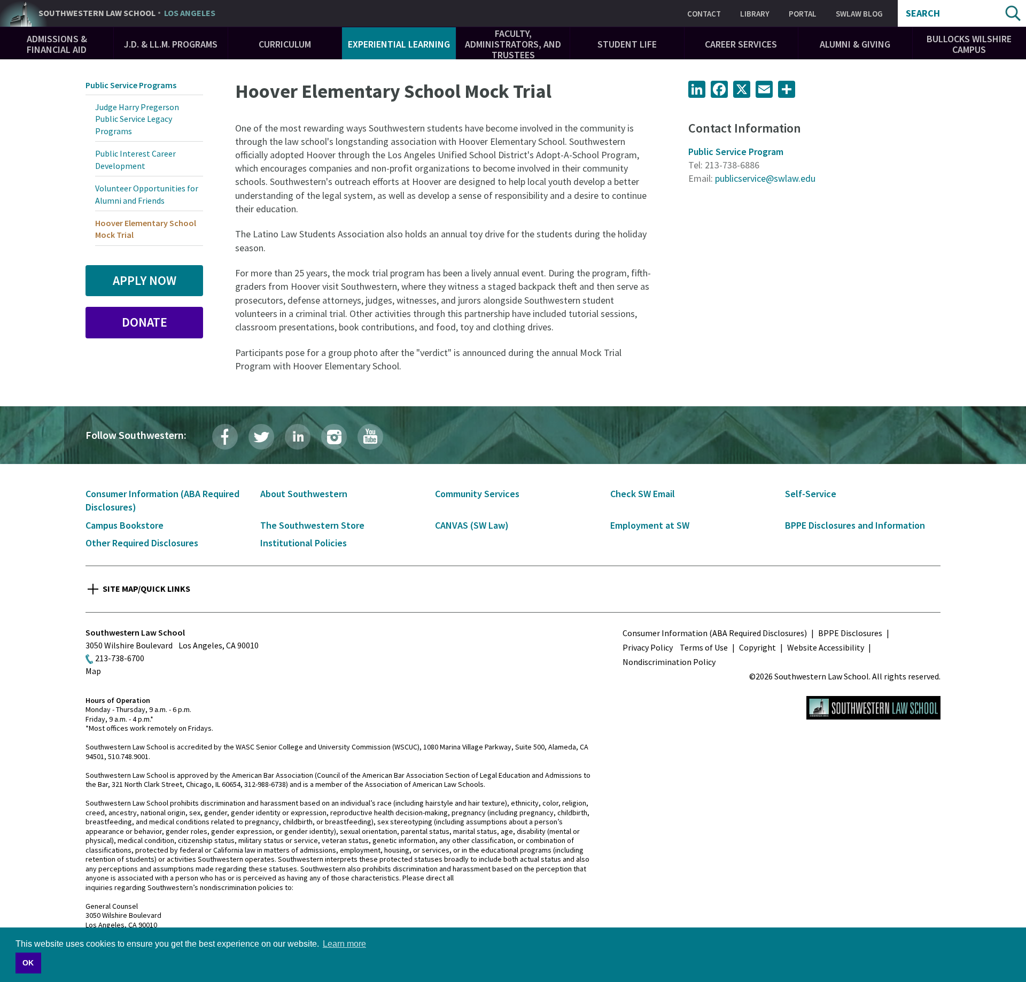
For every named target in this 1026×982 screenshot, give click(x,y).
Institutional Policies (303, 543)
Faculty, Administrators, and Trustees (513, 44)
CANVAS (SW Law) (472, 525)
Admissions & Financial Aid (57, 44)
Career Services (741, 44)
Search (923, 13)
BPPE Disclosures (850, 633)
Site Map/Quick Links (146, 588)
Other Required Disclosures (142, 543)
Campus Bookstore (125, 525)
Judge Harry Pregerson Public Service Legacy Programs (137, 119)
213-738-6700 (119, 658)
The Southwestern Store (312, 525)
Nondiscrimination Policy (669, 661)
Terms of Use (704, 647)
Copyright (757, 647)
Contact (704, 14)
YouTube (370, 437)
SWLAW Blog (859, 14)
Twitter (261, 437)
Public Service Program (735, 151)
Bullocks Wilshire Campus (969, 44)
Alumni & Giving (855, 44)
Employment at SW (649, 525)
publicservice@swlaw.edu (765, 178)
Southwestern (126, 13)
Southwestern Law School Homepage (873, 708)
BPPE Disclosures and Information (855, 525)
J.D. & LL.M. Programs (170, 44)
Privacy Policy (648, 647)
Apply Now (144, 280)
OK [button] (28, 962)
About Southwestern (303, 494)
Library (755, 14)
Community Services (477, 494)
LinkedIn (297, 437)
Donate (144, 322)
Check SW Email (642, 494)
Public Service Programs (131, 85)
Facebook (225, 437)
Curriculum (285, 44)
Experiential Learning (399, 44)
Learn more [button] (344, 943)
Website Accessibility (825, 647)
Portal (803, 14)
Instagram (334, 437)
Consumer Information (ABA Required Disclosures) (715, 633)
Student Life (627, 44)
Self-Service (810, 494)
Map (93, 671)
